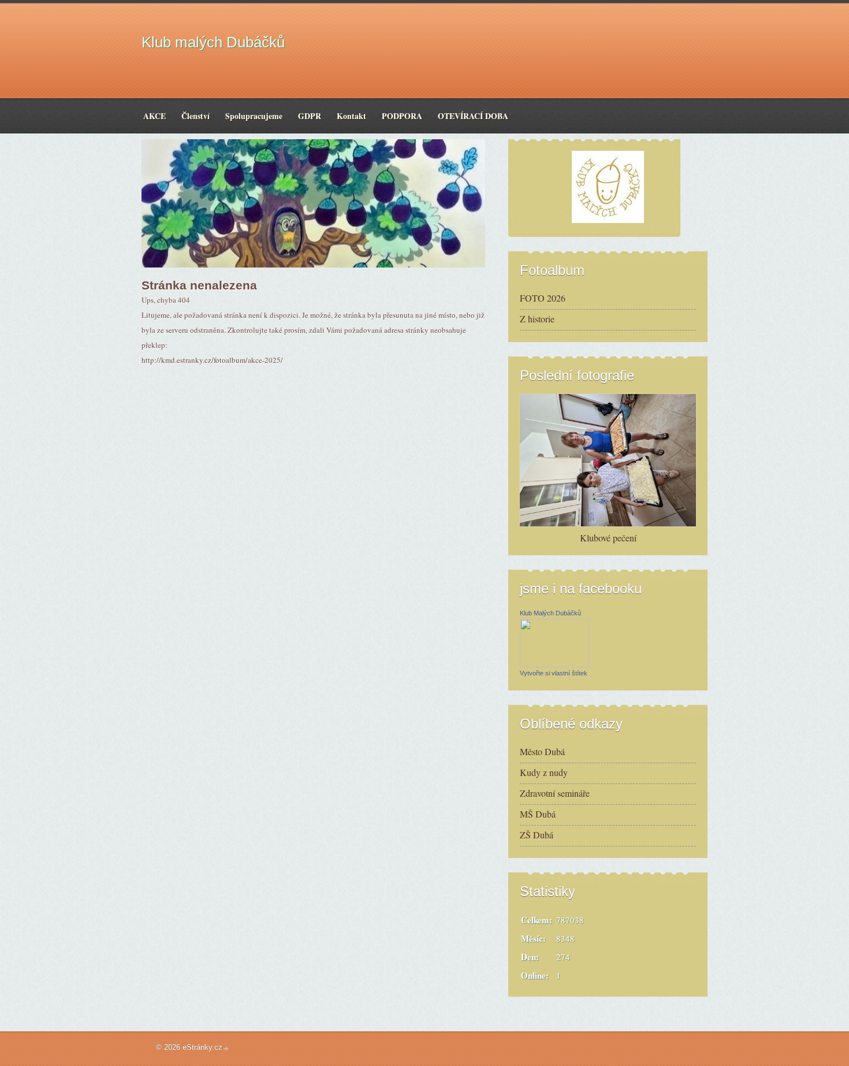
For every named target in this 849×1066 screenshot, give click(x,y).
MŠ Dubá (538, 814)
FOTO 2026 (542, 298)
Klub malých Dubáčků (213, 42)
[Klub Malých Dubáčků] (554, 664)
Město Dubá (542, 751)
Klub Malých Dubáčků (550, 613)
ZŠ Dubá (536, 835)
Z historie (537, 319)
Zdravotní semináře (555, 793)
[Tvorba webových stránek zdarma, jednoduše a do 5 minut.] (226, 1048)
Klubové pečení (608, 538)
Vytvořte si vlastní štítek (553, 673)
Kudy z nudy (544, 772)
